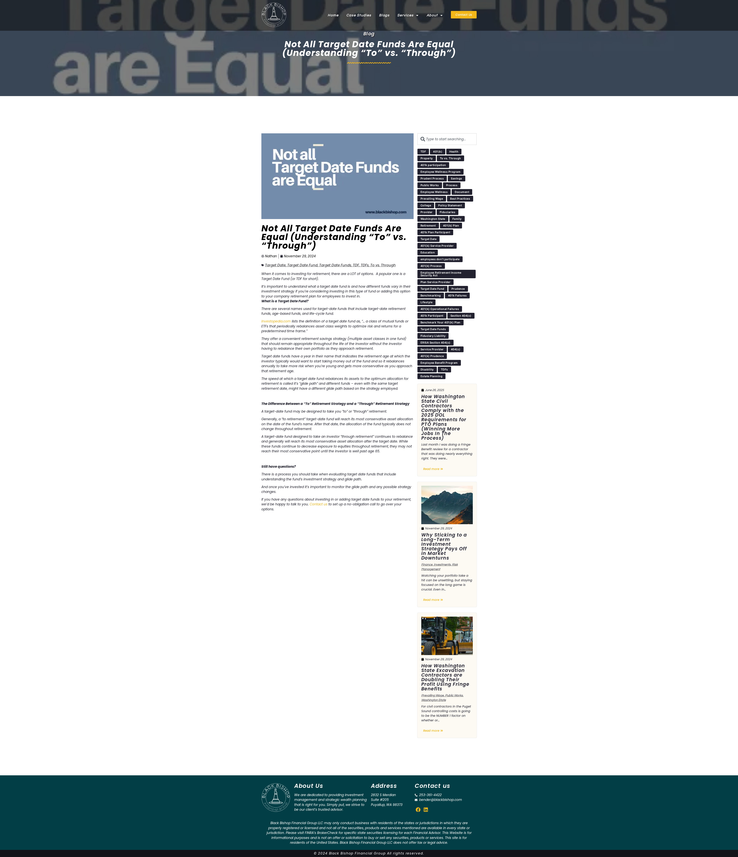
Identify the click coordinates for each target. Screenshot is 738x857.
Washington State (433, 700)
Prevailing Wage (432, 695)
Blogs (384, 15)
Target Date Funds (335, 265)
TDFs (365, 265)
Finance (426, 564)
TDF (356, 265)
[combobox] (447, 139)
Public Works (454, 695)
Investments (442, 564)
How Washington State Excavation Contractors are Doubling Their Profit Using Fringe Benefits (445, 677)
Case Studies (358, 15)
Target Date (275, 265)
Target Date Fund (302, 265)
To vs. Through (383, 265)
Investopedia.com (276, 321)
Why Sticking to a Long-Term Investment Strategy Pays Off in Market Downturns (444, 546)
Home (333, 15)
